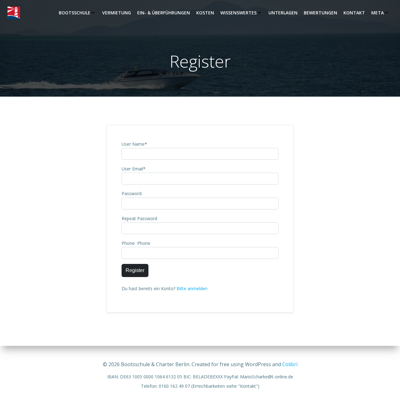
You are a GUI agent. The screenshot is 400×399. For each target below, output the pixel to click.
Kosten (205, 13)
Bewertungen (320, 13)
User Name (134, 144)
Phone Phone (136, 243)
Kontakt (354, 13)
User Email (134, 169)
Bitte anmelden (192, 288)
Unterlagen (283, 13)
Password (132, 193)
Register (135, 270)
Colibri (290, 364)
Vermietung (116, 13)
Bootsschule (74, 13)
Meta (377, 13)
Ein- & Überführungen (163, 13)
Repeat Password (139, 218)
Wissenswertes (238, 13)
